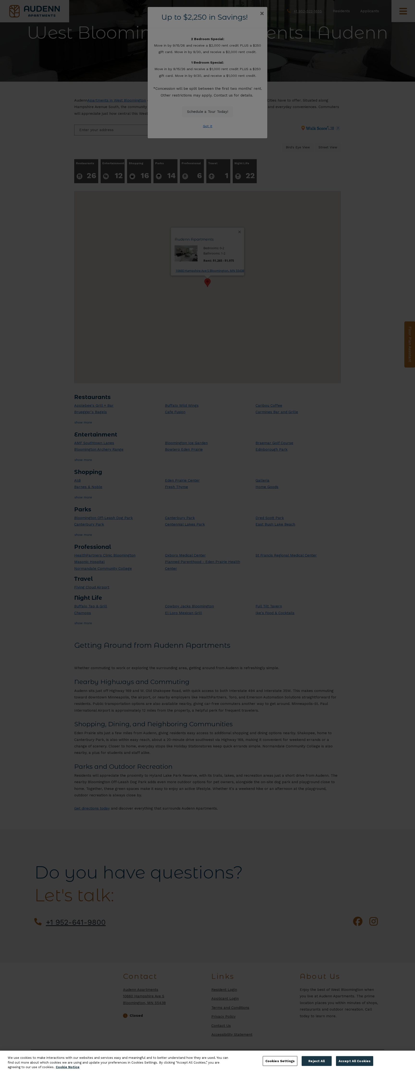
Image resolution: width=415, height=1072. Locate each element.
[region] (207, 1061)
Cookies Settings (280, 1061)
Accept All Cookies (355, 1061)
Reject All (316, 1061)
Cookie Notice (67, 1067)
